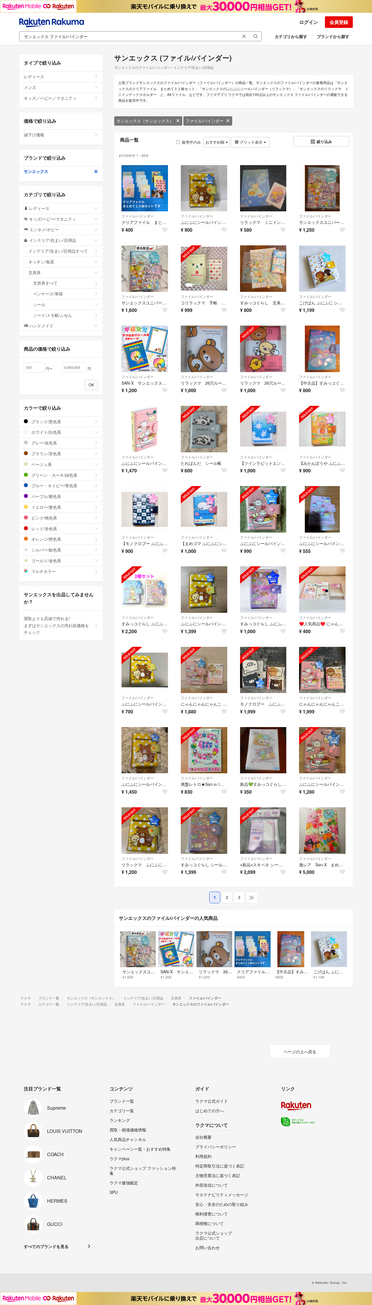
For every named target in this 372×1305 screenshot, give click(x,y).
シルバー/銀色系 (45, 550)
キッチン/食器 (41, 262)
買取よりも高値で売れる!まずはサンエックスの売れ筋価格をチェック (56, 625)
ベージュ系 (41, 464)
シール (39, 304)
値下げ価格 (34, 135)
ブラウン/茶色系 (45, 453)
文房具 (34, 272)
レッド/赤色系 (43, 528)
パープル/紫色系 (45, 496)
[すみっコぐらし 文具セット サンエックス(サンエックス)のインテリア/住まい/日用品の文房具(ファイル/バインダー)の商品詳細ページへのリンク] (263, 268)
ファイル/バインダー (204, 121)
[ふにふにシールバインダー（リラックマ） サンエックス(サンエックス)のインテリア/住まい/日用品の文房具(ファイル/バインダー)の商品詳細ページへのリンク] (204, 188)
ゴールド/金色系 (45, 560)
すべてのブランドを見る (46, 1246)
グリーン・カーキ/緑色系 (53, 475)
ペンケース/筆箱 (48, 294)
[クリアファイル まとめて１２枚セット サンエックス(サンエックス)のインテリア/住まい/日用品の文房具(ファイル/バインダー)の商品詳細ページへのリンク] (144, 188)
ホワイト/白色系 (45, 432)
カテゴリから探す (291, 36)
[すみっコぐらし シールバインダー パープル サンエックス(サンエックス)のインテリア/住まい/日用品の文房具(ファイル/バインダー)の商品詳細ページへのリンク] (204, 830)
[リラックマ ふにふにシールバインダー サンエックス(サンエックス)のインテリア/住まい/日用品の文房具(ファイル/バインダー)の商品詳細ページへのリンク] (144, 830)
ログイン (308, 22)
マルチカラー (43, 571)
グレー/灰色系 (43, 443)
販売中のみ (191, 142)
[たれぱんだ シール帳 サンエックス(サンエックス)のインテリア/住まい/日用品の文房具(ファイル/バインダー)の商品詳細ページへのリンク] (204, 429)
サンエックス (36, 171)
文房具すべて (45, 283)
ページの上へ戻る (300, 1051)
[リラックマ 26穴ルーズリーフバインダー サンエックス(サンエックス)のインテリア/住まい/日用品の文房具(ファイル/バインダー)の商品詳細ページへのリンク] (204, 349)
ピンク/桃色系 (43, 518)
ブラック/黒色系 (45, 421)
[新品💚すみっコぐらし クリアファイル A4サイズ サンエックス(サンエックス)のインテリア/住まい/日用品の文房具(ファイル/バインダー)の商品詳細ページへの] (263, 750)
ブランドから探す (333, 36)
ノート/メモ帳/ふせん (52, 315)
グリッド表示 (251, 142)
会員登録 (339, 22)
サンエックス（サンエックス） (145, 121)
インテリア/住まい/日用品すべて (58, 251)
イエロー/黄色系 (45, 507)
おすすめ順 (215, 142)
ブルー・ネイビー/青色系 (53, 485)
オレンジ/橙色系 (45, 539)
